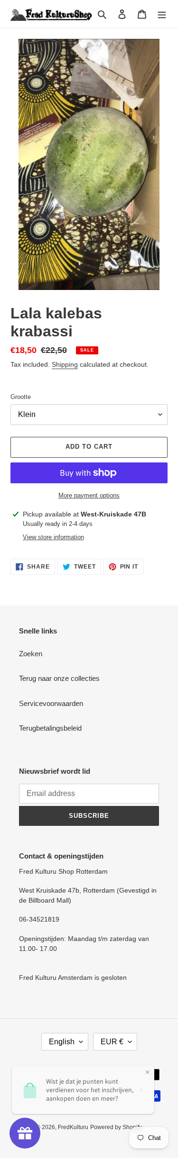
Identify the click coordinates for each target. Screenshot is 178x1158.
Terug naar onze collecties (59, 678)
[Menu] (162, 14)
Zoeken (30, 654)
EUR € (112, 1042)
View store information (53, 537)
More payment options (89, 495)
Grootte (20, 396)
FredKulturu (73, 1127)
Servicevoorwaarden (51, 703)
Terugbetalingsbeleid (50, 728)
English (62, 1042)
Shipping (65, 364)
